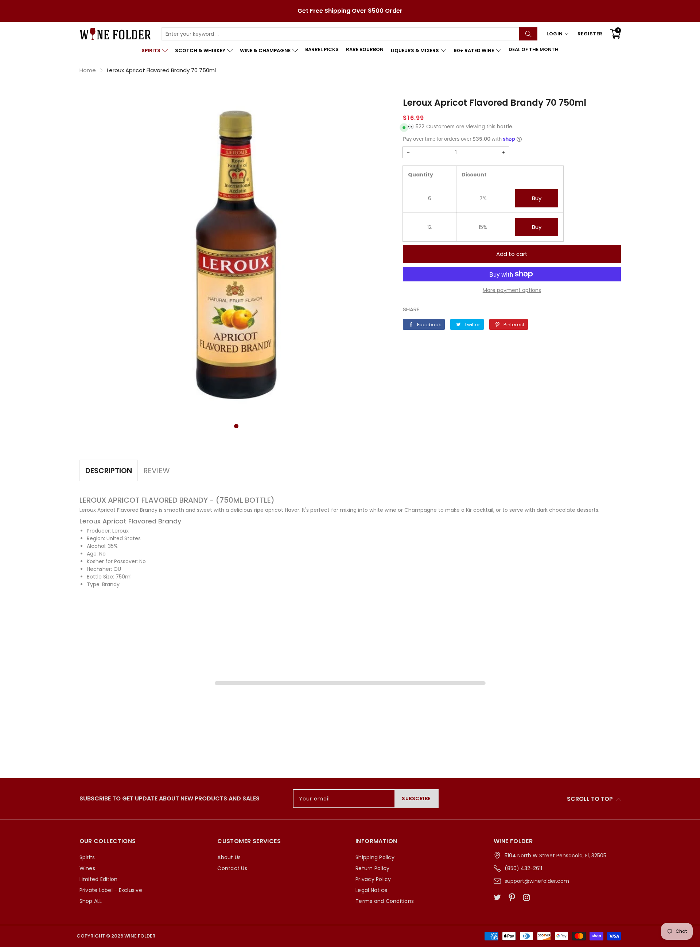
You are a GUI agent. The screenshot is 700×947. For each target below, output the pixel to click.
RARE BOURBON (365, 49)
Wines (87, 868)
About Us (229, 857)
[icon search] (528, 33)
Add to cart (512, 254)
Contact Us (232, 868)
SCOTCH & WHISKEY (200, 50)
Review (156, 470)
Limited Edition (98, 879)
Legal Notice (371, 890)
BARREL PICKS (322, 49)
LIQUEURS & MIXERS (415, 50)
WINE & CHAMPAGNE (265, 50)
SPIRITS (150, 50)
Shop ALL (90, 901)
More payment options (512, 290)
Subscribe (416, 798)
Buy (536, 198)
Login (555, 33)
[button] (236, 426)
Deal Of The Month (534, 49)
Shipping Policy (374, 857)
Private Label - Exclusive (110, 890)
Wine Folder (139, 935)
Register (590, 33)
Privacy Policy (373, 879)
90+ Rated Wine (474, 50)
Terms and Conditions (384, 901)
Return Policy (372, 868)
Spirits (87, 857)
